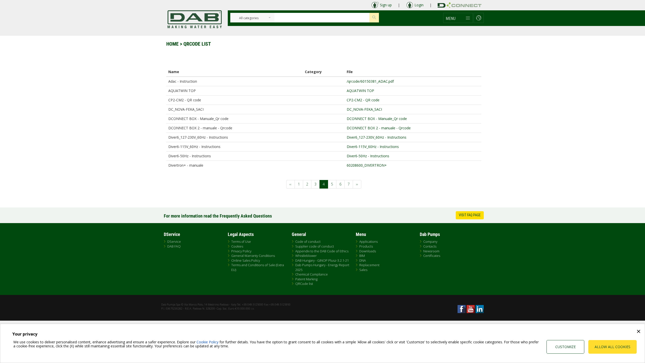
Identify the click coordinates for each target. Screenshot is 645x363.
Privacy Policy (241, 251)
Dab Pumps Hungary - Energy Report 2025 (322, 267)
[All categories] (249, 18)
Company (430, 241)
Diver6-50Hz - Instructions (368, 156)
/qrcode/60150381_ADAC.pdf (370, 81)
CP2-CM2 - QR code (363, 100)
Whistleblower (306, 255)
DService (174, 241)
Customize (565, 346)
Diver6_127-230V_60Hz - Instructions (376, 137)
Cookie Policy (207, 342)
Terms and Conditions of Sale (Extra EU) (257, 267)
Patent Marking (306, 279)
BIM (362, 255)
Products (366, 246)
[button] (458, 18)
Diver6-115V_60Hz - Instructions (373, 146)
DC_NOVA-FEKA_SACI (364, 109)
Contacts (429, 246)
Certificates (431, 255)
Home (172, 44)
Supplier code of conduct (314, 246)
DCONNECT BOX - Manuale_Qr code (377, 118)
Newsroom (431, 251)
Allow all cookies (612, 346)
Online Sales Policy (245, 260)
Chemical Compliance (311, 274)
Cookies (237, 246)
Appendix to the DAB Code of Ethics (321, 251)
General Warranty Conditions (253, 255)
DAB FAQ (174, 246)
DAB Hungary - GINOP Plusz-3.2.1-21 (322, 260)
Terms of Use (241, 241)
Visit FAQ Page (470, 215)
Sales (363, 269)
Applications (368, 241)
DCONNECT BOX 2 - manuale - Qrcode (379, 128)
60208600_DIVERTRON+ (367, 165)
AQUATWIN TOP (360, 90)
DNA (362, 260)
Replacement (369, 265)
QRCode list (304, 283)
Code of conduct (307, 241)
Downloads (367, 251)
